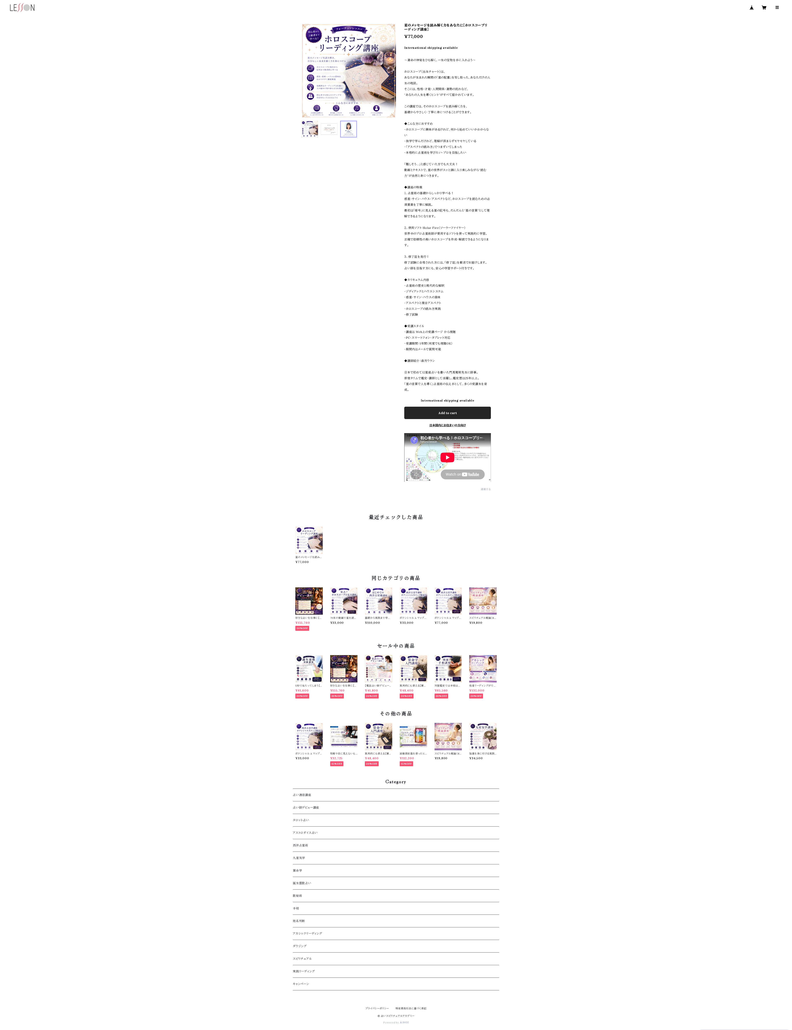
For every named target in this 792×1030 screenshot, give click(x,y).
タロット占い (301, 820)
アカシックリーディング (307, 933)
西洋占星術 (300, 845)
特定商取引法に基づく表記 (411, 1008)
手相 (296, 908)
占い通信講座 (302, 795)
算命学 (297, 870)
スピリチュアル (302, 959)
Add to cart (447, 413)
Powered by (391, 1022)
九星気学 (299, 858)
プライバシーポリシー (377, 1008)
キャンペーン (301, 984)
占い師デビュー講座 (306, 807)
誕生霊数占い (302, 883)
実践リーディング (304, 971)
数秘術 (297, 896)
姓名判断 (299, 921)
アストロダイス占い (305, 833)
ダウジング (300, 946)
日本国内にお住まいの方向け (447, 425)
